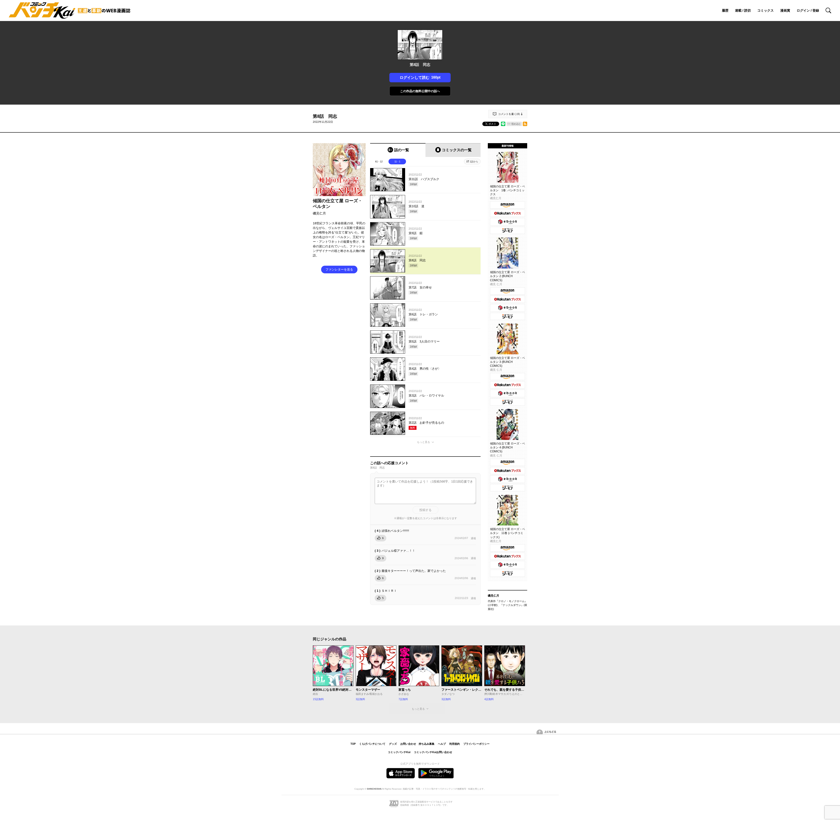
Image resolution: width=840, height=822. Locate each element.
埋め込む (516, 124)
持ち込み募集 (426, 743)
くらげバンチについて (372, 743)
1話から (474, 161)
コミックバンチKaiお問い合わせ (433, 752)
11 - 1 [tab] (397, 161)
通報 (473, 538)
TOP (353, 743)
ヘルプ (442, 743)
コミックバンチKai (399, 752)
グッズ (393, 743)
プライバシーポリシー (476, 743)
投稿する (425, 510)
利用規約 (454, 743)
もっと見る (423, 442)
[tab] (397, 150)
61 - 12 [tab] (379, 161)
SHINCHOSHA (374, 789)
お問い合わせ (408, 743)
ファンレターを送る (339, 269)
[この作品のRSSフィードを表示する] (525, 124)
